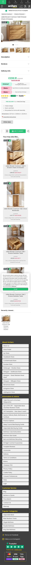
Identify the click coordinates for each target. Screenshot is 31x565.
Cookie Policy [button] (8, 284)
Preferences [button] (13, 286)
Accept (15, 289)
